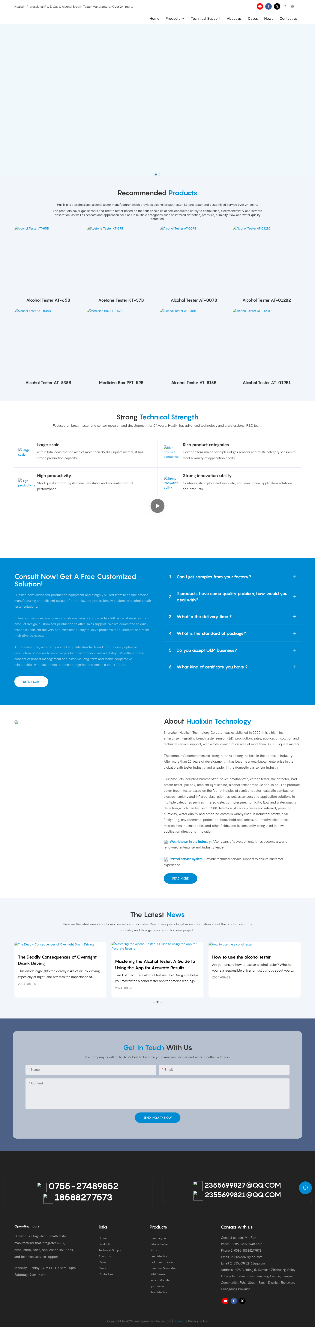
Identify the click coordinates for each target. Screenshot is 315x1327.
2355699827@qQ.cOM (242, 1185)
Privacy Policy (198, 1321)
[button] (156, 174)
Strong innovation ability (207, 475)
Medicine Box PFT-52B (121, 382)
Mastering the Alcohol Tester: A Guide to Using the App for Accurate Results (155, 964)
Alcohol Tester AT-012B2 (266, 300)
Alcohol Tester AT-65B (48, 300)
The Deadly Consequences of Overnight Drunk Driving (57, 960)
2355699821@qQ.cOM (242, 1195)
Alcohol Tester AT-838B (48, 382)
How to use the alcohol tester (241, 957)
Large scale (48, 444)
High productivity (54, 475)
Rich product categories (206, 444)
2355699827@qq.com (246, 1257)
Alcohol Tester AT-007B (194, 300)
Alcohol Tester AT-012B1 (267, 382)
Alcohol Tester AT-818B (194, 382)
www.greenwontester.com (153, 1321)
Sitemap (179, 1321)
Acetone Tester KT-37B (121, 300)
